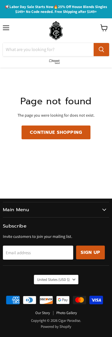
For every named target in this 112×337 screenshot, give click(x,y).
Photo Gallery (66, 312)
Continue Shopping (56, 132)
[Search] (101, 49)
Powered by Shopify (56, 326)
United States (53, 279)
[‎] (56, 60)
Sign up (91, 252)
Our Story (42, 312)
